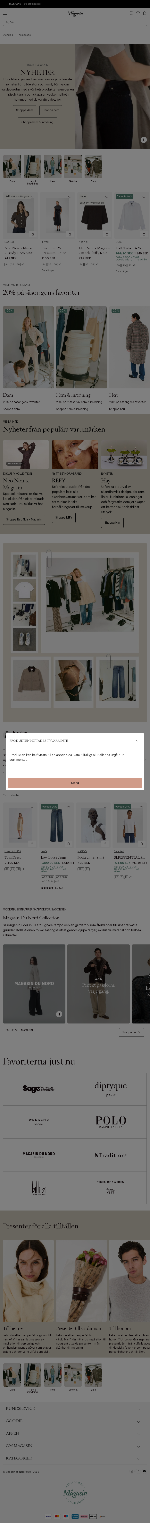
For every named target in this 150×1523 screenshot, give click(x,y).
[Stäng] (136, 741)
